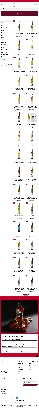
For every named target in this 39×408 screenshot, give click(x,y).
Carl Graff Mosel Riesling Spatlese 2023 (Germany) (19, 198)
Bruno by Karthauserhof (6, 49)
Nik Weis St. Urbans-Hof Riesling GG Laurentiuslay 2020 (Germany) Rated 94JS (32, 34)
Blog (29, 365)
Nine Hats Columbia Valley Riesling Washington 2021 (32, 125)
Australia (4, 32)
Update (9, 64)
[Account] (34, 4)
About (30, 363)
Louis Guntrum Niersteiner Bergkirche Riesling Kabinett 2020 (19, 125)
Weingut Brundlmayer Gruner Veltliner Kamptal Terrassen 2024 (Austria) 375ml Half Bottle (32, 253)
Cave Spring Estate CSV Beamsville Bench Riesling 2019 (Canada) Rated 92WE (32, 162)
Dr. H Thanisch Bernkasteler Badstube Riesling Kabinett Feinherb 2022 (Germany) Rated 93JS (32, 235)
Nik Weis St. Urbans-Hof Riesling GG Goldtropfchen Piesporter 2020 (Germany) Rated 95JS (19, 53)
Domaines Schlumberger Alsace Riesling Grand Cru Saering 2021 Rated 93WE (19, 162)
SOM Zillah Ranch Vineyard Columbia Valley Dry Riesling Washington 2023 (32, 53)
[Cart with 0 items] (37, 4)
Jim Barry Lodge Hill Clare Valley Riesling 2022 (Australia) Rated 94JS (19, 107)
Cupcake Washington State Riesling (32, 180)
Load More (26, 294)
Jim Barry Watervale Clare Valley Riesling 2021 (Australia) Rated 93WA (32, 89)
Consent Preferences (4, 393)
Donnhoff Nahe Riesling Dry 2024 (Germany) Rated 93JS (32, 289)
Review (30, 369)
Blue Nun (4, 47)
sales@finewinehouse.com (27, 405)
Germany (4, 27)
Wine (19, 371)
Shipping (2, 385)
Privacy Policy (16, 400)
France (4, 30)
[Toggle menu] (1, 4)
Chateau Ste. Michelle (6, 56)
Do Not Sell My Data (4, 389)
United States (5, 28)
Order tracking (3, 387)
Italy (3, 37)
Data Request (3, 391)
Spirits (19, 373)
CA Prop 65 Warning (4, 383)
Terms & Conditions (21, 400)
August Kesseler (5, 44)
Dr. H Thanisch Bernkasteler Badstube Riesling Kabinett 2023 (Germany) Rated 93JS (32, 271)
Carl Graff (4, 51)
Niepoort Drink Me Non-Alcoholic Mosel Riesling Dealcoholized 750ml (19, 235)
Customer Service (4, 380)
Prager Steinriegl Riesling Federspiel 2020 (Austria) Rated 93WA (32, 198)
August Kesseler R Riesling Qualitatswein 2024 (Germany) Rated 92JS (19, 271)
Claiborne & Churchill (6, 57)
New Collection (20, 363)
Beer (19, 365)
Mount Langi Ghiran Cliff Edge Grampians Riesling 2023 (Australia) (32, 71)
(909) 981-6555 (34, 405)
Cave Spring (4, 52)
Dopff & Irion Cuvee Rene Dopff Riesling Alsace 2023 (32, 107)
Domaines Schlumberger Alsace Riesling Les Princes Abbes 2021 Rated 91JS (32, 144)
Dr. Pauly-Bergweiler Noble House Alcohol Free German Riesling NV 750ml (19, 253)
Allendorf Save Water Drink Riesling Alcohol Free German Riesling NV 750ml (19, 71)
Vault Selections (20, 369)
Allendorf (4, 42)
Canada (4, 35)
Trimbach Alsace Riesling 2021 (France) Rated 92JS (19, 216)
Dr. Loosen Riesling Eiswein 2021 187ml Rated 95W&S (19, 34)
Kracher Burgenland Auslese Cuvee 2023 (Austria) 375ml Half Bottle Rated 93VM (19, 144)
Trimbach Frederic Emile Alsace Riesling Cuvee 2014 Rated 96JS (32, 216)
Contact (30, 367)
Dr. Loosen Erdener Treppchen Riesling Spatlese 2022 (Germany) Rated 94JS (19, 289)
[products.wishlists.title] (24, 20)
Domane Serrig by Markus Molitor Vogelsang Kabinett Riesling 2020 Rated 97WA (19, 89)
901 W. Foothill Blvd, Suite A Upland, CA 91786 (5, 368)
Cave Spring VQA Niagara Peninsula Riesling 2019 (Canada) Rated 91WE (19, 180)
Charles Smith (5, 54)
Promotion (19, 367)
